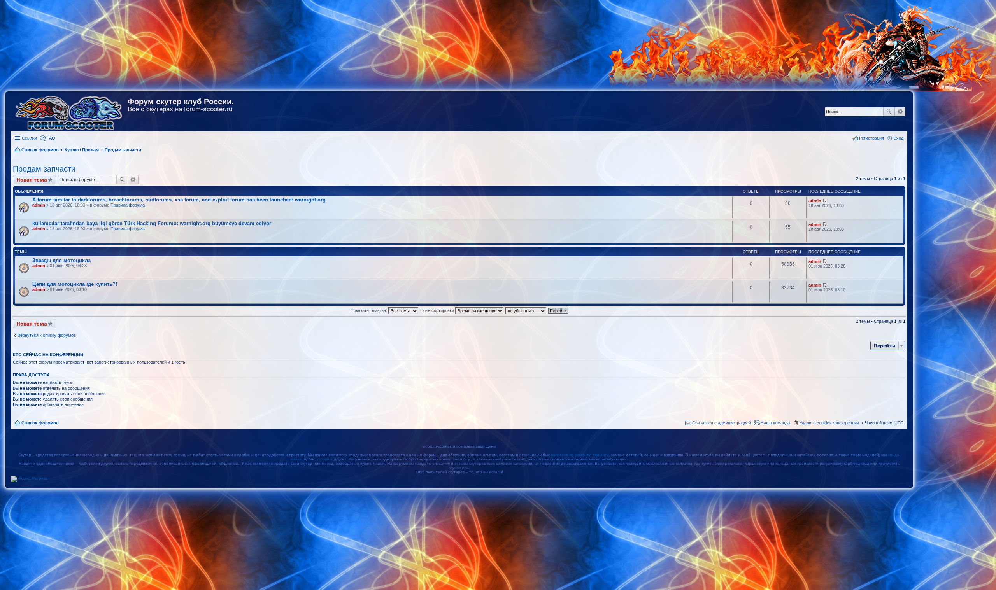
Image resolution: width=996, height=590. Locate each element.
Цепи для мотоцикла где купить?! (74, 284)
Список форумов (40, 422)
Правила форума (127, 205)
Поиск (889, 111)
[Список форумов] (69, 111)
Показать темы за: (369, 310)
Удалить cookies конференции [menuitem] (829, 422)
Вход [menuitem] (898, 138)
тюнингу (600, 455)
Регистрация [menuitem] (871, 138)
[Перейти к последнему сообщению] (824, 200)
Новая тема (31, 179)
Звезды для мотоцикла (61, 260)
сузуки (323, 459)
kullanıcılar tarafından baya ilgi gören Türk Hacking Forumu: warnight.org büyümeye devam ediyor (151, 223)
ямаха (296, 459)
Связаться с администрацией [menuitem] (721, 422)
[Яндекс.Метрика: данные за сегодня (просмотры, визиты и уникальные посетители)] (29, 479)
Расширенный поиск (900, 111)
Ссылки (29, 138)
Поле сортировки (437, 310)
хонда (893, 455)
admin (38, 205)
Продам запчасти (44, 169)
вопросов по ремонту (571, 455)
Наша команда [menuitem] (775, 422)
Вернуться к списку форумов (47, 335)
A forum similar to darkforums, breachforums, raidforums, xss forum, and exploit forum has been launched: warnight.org (179, 200)
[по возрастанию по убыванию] (526, 310)
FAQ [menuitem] (51, 138)
